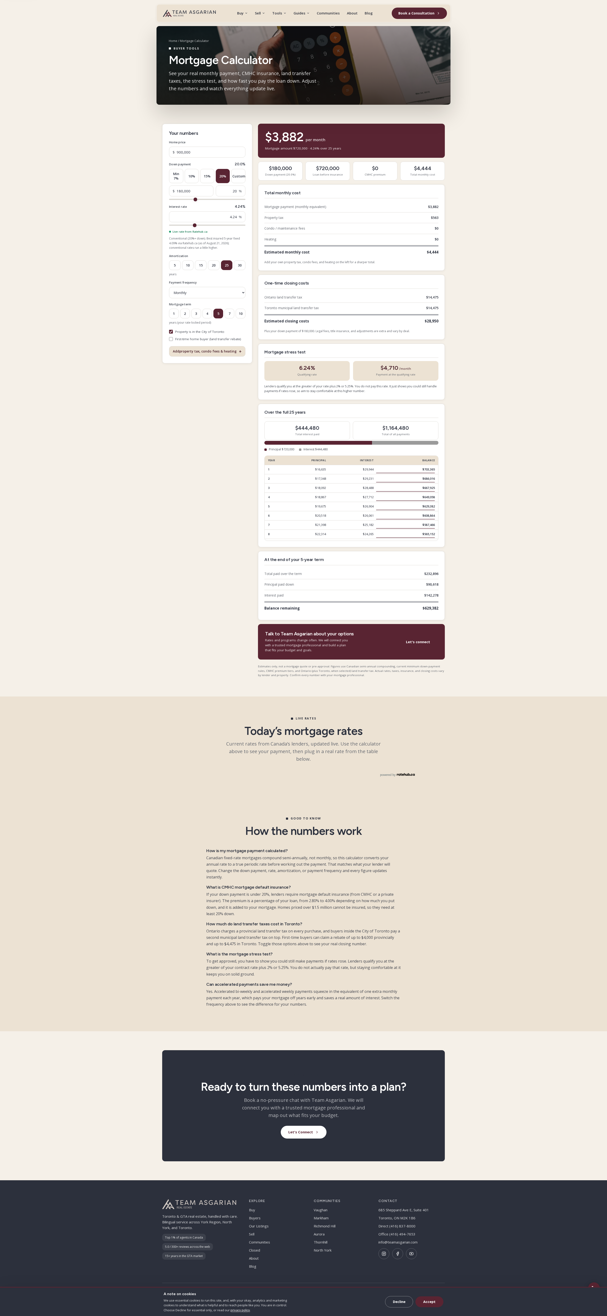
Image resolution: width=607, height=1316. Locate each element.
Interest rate (178, 207)
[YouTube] (411, 1253)
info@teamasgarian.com (398, 1242)
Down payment (180, 164)
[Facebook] (397, 1253)
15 (201, 265)
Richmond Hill (325, 1226)
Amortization (178, 256)
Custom (238, 176)
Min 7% (176, 176)
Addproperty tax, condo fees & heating (207, 351)
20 (214, 265)
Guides (299, 13)
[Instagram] (383, 1253)
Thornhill (320, 1242)
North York (322, 1250)
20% (222, 176)
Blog (369, 13)
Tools (277, 13)
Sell (258, 13)
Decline (399, 1301)
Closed (254, 1250)
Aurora (319, 1234)
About (352, 13)
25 (227, 265)
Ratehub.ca (190, 243)
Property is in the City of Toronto (199, 332)
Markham (321, 1218)
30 (240, 265)
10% (191, 176)
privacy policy (240, 1310)
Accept (429, 1301)
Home (173, 41)
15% (207, 176)
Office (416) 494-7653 (396, 1234)
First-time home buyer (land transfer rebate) (208, 339)
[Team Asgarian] (189, 13)
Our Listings (259, 1226)
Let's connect (418, 641)
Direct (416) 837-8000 (396, 1226)
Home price (177, 142)
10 (188, 265)
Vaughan (320, 1209)
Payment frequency (183, 282)
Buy (240, 13)
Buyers (255, 1218)
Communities (328, 13)
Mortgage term (180, 304)
